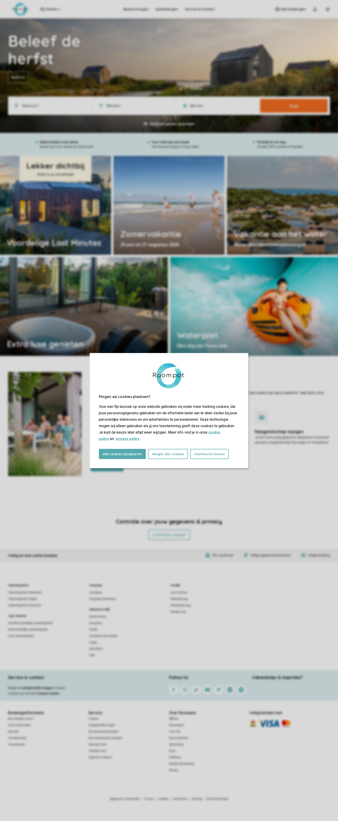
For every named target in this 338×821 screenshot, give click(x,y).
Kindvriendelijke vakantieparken (28, 629)
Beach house (97, 616)
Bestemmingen (136, 9)
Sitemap (197, 799)
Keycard (13, 731)
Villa (92, 655)
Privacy (149, 799)
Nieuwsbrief (176, 725)
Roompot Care (98, 744)
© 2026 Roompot (217, 799)
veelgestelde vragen (37, 688)
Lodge (93, 642)
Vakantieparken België (22, 599)
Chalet (93, 629)
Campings (95, 585)
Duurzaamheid (178, 738)
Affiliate (173, 718)
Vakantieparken (18, 585)
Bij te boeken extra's (21, 718)
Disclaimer (180, 799)
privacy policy (127, 438)
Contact (94, 718)
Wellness (175, 757)
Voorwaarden (16, 744)
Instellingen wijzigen (169, 535)
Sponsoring (176, 744)
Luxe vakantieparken (21, 636)
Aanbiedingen (166, 9)
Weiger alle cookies (168, 454)
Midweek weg (179, 599)
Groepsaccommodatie (103, 636)
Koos (172, 750)
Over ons (174, 731)
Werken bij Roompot (181, 763)
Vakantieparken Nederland (25, 592)
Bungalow (95, 623)
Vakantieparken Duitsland (24, 605)
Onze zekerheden (19, 725)
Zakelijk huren (97, 750)
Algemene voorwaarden (125, 799)
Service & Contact (200, 9)
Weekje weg (178, 611)
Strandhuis (96, 648)
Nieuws (173, 770)
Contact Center (48, 693)
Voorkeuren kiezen (209, 454)
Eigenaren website (100, 757)
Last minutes (178, 592)
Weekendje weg (180, 605)
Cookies (163, 799)
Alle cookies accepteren (122, 454)
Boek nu (18, 77)
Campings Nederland (102, 599)
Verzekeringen (17, 738)
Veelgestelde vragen (102, 725)
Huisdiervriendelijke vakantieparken (30, 623)
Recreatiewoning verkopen (105, 738)
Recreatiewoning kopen (103, 731)
